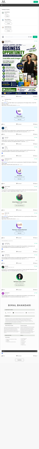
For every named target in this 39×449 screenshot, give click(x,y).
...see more (18, 105)
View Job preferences (19, 205)
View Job (19, 119)
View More (19, 359)
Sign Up (36, 1)
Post (35, 36)
